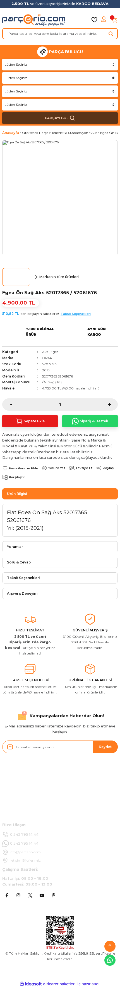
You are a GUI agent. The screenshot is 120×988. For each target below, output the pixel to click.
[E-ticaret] (59, 984)
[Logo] (33, 20)
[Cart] (114, 19)
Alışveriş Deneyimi (22, 593)
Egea (55, 352)
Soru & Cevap (19, 562)
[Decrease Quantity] (7, 404)
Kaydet (105, 747)
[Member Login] (104, 19)
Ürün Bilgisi (17, 494)
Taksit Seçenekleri (76, 314)
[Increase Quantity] (113, 404)
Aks (45, 352)
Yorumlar (15, 547)
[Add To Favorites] (20, 468)
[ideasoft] (31, 984)
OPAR (47, 358)
